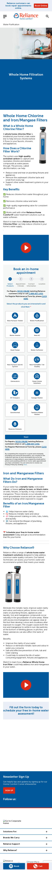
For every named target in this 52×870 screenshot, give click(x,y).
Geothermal (15, 412)
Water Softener (37, 350)
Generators (15, 381)
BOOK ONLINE (23, 291)
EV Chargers (15, 398)
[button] (47, 16)
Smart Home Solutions (37, 382)
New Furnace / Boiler (15, 321)
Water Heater (15, 335)
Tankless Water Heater (37, 413)
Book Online (41, 5)
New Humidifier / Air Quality (37, 365)
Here (25, 464)
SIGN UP (9, 790)
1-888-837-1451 (36, 293)
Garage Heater (37, 398)
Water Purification (11, 24)
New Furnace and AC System (15, 365)
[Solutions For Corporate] (46, 831)
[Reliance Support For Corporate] (46, 844)
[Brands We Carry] (46, 837)
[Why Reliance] (46, 850)
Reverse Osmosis (15, 429)
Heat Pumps (15, 350)
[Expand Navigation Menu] (7, 16)
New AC (37, 335)
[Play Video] (26, 248)
